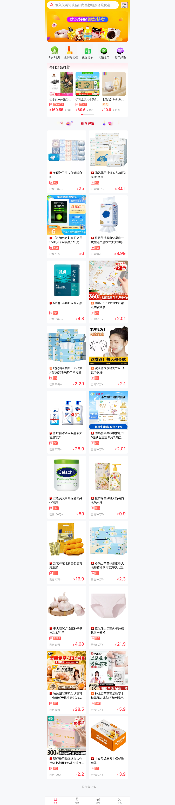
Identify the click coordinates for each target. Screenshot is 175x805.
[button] (83, 5)
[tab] (55, 800)
